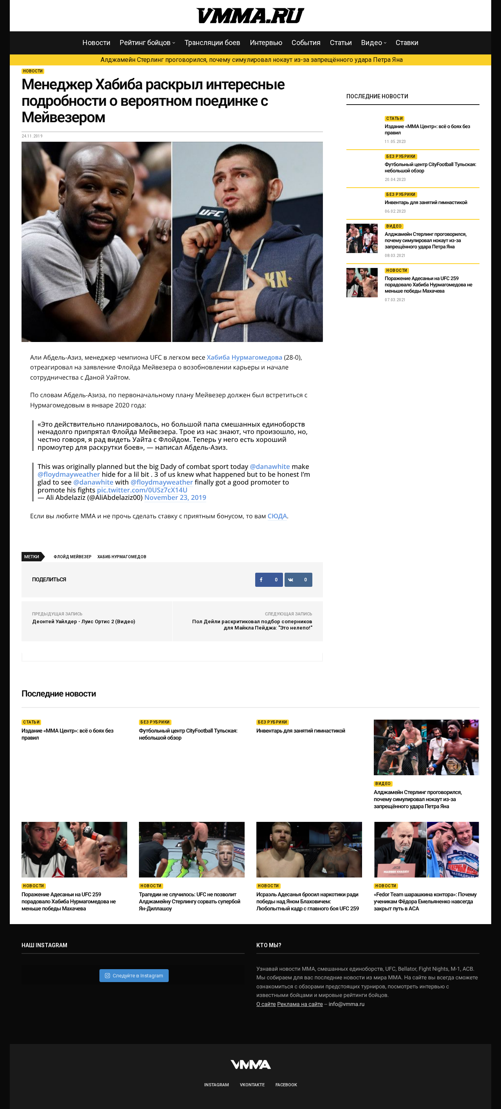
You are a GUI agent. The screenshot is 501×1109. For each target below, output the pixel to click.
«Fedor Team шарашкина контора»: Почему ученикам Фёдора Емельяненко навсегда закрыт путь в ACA (425, 902)
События (306, 42)
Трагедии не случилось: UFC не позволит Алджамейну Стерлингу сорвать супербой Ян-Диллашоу (189, 902)
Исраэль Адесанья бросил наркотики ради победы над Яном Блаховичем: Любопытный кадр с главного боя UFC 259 (307, 902)
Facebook (286, 1084)
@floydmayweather (69, 474)
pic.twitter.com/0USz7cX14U (142, 489)
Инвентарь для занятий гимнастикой (426, 203)
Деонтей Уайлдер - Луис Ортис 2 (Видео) (83, 621)
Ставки (407, 42)
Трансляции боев (212, 42)
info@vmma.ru (347, 1004)
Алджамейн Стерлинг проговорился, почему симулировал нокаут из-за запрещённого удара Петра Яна (252, 59)
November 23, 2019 (175, 497)
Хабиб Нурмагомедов (121, 557)
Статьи (341, 42)
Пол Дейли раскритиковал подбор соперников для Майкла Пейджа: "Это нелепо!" (252, 625)
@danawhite (270, 466)
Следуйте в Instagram (138, 976)
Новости (96, 42)
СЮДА (277, 516)
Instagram (216, 1084)
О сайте (266, 1004)
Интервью (266, 42)
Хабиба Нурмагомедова (245, 357)
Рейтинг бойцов (145, 42)
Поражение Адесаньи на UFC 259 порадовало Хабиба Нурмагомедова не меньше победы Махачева (428, 285)
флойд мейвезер (73, 557)
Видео (371, 42)
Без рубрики (401, 156)
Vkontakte (252, 1084)
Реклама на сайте (300, 1004)
